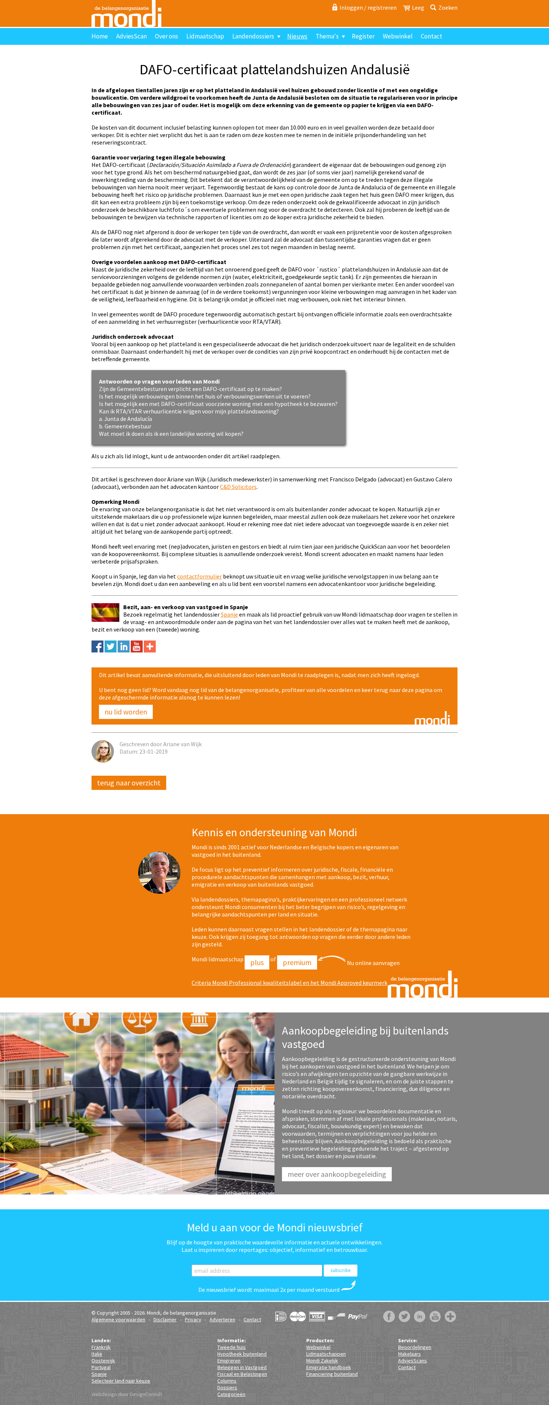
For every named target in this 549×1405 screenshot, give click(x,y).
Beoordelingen (414, 1347)
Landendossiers (253, 36)
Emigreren (229, 1360)
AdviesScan (131, 36)
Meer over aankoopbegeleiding (337, 1174)
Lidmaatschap (205, 36)
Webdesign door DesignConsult (127, 1394)
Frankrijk (101, 1347)
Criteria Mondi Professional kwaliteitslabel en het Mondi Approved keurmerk (289, 982)
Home (100, 36)
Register (363, 36)
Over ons (166, 36)
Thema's (327, 36)
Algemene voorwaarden (118, 1319)
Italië (97, 1353)
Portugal (101, 1367)
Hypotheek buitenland (242, 1353)
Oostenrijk (103, 1360)
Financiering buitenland (332, 1374)
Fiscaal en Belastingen (242, 1374)
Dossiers (227, 1387)
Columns (226, 1380)
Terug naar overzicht (129, 782)
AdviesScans (412, 1360)
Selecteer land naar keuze (121, 1380)
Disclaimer (165, 1319)
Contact (431, 36)
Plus (257, 962)
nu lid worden (126, 711)
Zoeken (448, 7)
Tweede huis (231, 1347)
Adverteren (222, 1319)
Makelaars (409, 1353)
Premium (297, 962)
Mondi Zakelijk (322, 1360)
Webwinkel (398, 36)
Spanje (229, 614)
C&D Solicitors (238, 486)
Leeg (418, 7)
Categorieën (231, 1394)
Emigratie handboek (328, 1367)
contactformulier (199, 576)
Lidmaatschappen (326, 1353)
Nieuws (297, 36)
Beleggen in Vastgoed (242, 1367)
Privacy (193, 1319)
